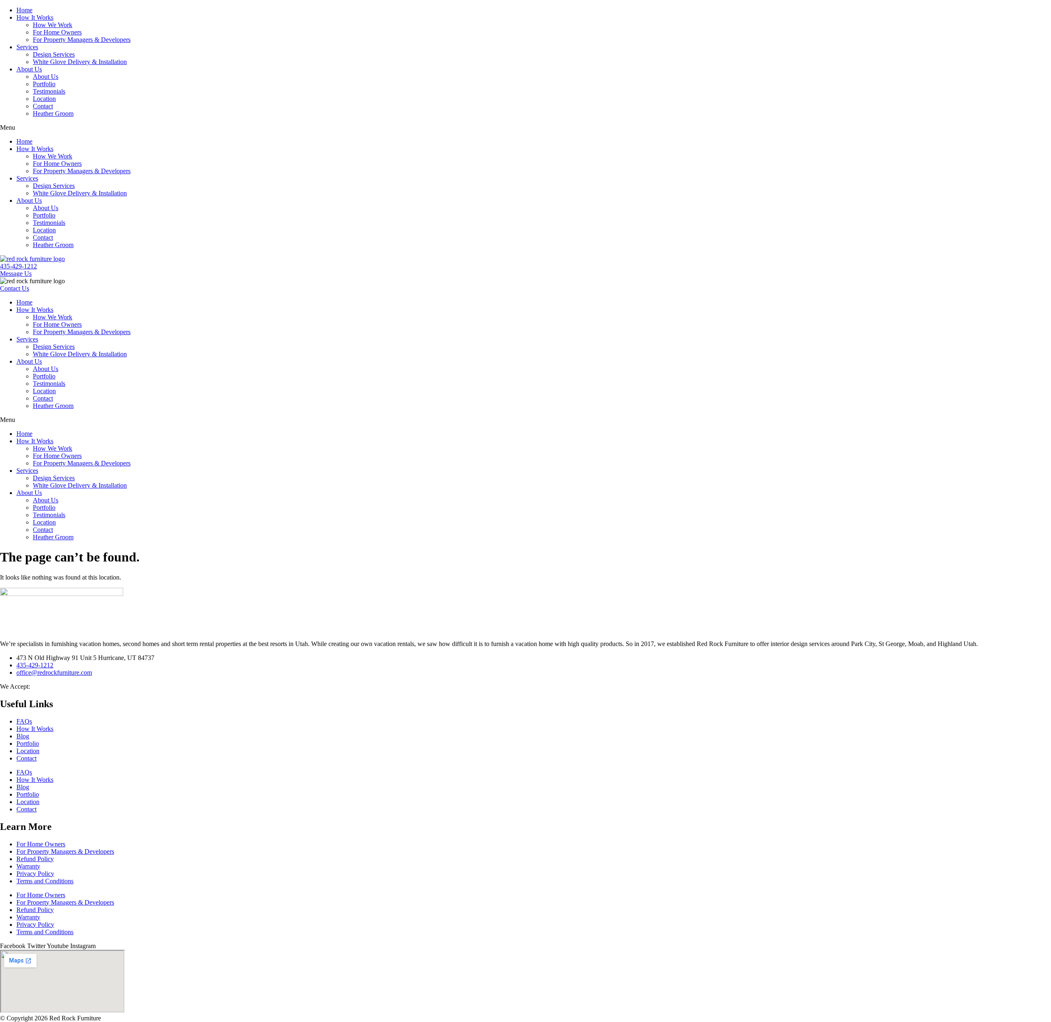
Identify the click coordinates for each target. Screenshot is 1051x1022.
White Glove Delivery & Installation (80, 61)
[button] (525, 127)
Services (27, 47)
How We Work (52, 24)
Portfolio (44, 83)
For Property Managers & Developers (82, 39)
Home (24, 10)
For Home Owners (57, 32)
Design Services (54, 54)
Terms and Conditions (44, 881)
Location (44, 98)
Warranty (28, 866)
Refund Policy (35, 858)
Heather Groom (53, 113)
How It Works (34, 17)
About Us (29, 69)
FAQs (24, 721)
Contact (43, 106)
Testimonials (49, 91)
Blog (22, 736)
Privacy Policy (35, 873)
